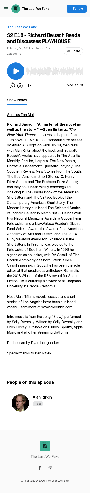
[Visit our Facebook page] (40, 468)
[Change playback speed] (29, 85)
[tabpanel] (45, 241)
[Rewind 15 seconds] (12, 85)
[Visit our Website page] (50, 468)
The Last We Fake (35, 8)
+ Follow (76, 8)
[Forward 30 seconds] (20, 85)
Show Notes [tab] (17, 100)
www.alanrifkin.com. (57, 307)
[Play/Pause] (15, 71)
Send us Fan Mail (20, 114)
